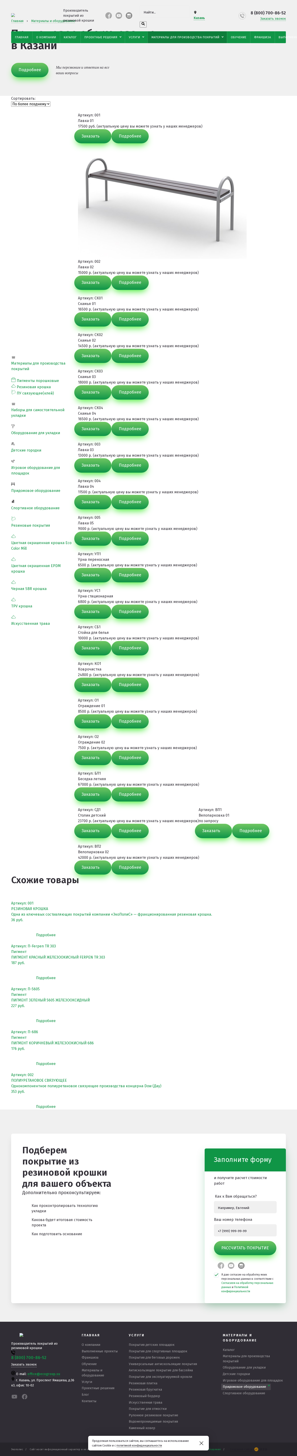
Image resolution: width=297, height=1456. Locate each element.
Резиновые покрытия (30, 525)
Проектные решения (100, 37)
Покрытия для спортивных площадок (158, 1351)
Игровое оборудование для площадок (253, 1380)
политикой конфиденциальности (139, 1445)
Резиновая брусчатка (145, 1390)
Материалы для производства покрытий (186, 37)
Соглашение (213, 1449)
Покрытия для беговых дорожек (154, 1358)
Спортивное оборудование (35, 508)
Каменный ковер (142, 1428)
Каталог (70, 37)
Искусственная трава (30, 623)
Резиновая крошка (34, 387)
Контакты (89, 1401)
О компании (46, 37)
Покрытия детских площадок (151, 1345)
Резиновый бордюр (144, 1396)
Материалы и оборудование (93, 1372)
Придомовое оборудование (35, 490)
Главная (22, 37)
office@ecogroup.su (43, 1374)
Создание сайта (241, 1449)
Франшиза (262, 37)
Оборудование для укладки (35, 433)
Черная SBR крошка (29, 589)
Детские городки (26, 450)
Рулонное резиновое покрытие (153, 1415)
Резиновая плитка (143, 1383)
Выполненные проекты (100, 1351)
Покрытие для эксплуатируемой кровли (160, 1377)
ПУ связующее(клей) (35, 393)
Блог (85, 1395)
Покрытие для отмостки (148, 1409)
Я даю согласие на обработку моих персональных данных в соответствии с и (247, 1283)
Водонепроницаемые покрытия (153, 1422)
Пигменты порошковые (38, 380)
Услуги (134, 37)
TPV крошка (21, 606)
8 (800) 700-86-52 (268, 13)
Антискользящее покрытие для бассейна (161, 1370)
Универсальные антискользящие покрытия (163, 1364)
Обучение (238, 37)
